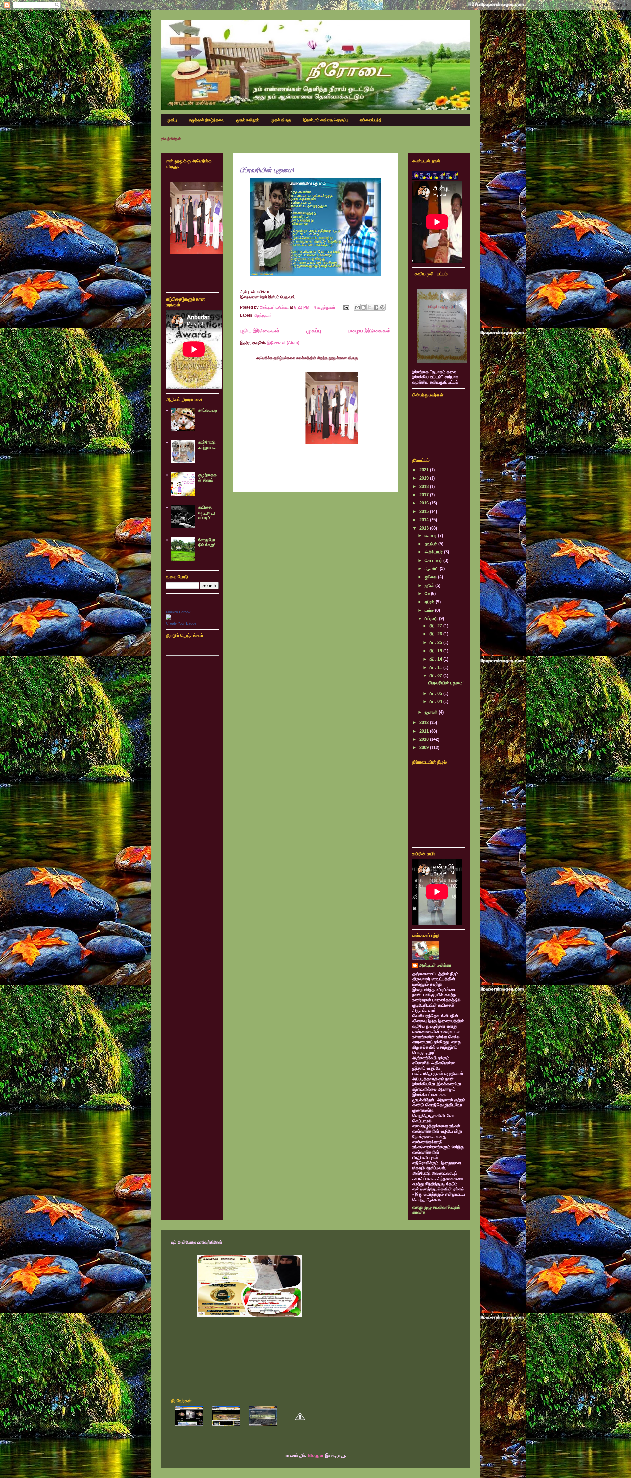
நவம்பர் (431, 543)
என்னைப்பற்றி (371, 120)
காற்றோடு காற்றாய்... (207, 445)
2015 (424, 511)
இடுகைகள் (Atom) (283, 342)
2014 (424, 519)
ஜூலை (431, 576)
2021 (424, 469)
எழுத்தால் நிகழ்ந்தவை (206, 120)
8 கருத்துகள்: (326, 307)
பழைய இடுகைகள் (369, 331)
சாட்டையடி (207, 410)
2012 (424, 722)
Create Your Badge (181, 623)
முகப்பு (172, 120)
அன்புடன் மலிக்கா (435, 965)
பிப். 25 (436, 642)
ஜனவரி (432, 712)
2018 (424, 486)
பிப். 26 (436, 634)
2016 (424, 503)
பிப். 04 (436, 701)
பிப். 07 (436, 675)
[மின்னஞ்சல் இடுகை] (345, 307)
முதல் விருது (281, 120)
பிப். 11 (436, 667)
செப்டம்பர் (434, 560)
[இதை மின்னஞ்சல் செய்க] (357, 307)
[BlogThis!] (363, 307)
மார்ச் (430, 610)
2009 (424, 747)
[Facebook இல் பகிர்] (376, 307)
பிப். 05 (436, 693)
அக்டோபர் (434, 551)
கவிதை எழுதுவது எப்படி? (206, 512)
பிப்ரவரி (432, 618)
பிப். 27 (436, 625)
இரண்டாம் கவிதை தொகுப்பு (325, 120)
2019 (424, 478)
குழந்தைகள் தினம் (207, 477)
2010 (424, 739)
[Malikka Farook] (168, 618)
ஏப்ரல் (430, 601)
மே (428, 593)
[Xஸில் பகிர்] (369, 307)
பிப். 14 (436, 659)
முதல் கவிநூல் (247, 120)
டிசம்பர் (431, 535)
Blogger (316, 1455)
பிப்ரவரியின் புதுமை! (267, 170)
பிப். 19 (436, 650)
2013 (424, 528)
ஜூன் (430, 585)
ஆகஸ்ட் (432, 568)
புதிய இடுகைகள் (260, 331)
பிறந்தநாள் (263, 315)
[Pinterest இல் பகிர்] (382, 307)
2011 (424, 731)
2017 (424, 494)
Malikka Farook (178, 612)
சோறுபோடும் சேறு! (206, 542)
